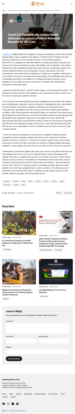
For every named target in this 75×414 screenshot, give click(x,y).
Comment (9, 321)
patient (62, 181)
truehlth (15, 185)
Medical (58, 193)
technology (6, 185)
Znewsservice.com (11, 379)
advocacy (6, 181)
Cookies (5, 397)
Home (3, 10)
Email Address (43, 336)
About (11, 394)
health (23, 181)
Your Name (10, 336)
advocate (15, 181)
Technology (68, 193)
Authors (18, 394)
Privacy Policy (53, 394)
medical (38, 181)
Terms (63, 394)
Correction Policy (40, 394)
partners (54, 181)
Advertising (27, 394)
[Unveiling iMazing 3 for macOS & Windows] (56, 271)
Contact (13, 397)
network (45, 181)
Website (8, 347)
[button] (3, 4)
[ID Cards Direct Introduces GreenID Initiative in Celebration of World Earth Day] (19, 223)
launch (30, 181)
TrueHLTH (6, 54)
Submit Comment (14, 359)
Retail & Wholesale (46, 250)
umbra (23, 185)
